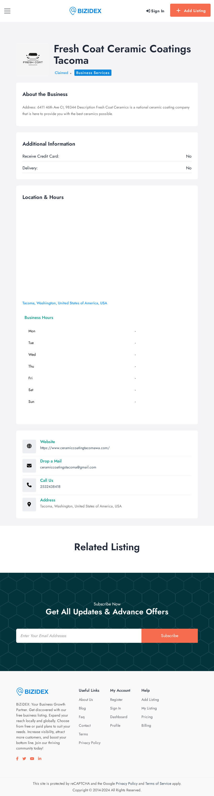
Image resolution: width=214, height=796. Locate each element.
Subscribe (169, 636)
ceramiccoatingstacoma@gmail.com (68, 467)
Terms (83, 734)
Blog (82, 708)
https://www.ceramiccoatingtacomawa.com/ (75, 447)
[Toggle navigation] (7, 11)
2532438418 (50, 486)
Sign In (115, 708)
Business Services (93, 72)
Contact (85, 725)
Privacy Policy (89, 742)
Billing (146, 725)
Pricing (147, 716)
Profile (115, 725)
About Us (86, 699)
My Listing (149, 708)
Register (116, 699)
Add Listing (195, 11)
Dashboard (118, 716)
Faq (82, 716)
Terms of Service (158, 783)
